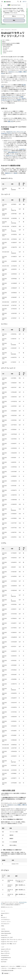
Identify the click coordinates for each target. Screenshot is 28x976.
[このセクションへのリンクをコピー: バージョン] (10, 870)
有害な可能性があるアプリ (14, 152)
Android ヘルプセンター (6, 949)
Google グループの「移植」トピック (8, 943)
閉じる (14, 16)
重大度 (15, 173)
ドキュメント (7, 29)
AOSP (2, 29)
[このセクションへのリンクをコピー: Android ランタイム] (14, 178)
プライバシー (4, 968)
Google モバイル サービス (12, 155)
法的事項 (18, 966)
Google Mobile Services (6, 957)
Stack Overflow (4, 959)
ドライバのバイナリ (5, 923)
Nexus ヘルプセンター (5, 953)
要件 (2, 915)
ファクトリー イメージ (5, 921)
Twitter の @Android (5, 931)
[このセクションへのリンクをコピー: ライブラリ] (8, 324)
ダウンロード (4, 917)
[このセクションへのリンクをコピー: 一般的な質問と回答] (16, 790)
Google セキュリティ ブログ (7, 937)
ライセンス (23, 966)
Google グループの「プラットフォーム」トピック (11, 939)
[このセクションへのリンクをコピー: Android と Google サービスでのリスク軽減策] (10, 129)
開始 (14, 20)
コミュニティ (12, 966)
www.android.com (5, 955)
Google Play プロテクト (6, 133)
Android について (4, 966)
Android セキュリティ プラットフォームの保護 (12, 96)
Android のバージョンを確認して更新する (17, 805)
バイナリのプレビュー (5, 919)
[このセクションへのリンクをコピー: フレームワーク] (11, 194)
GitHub (2, 925)
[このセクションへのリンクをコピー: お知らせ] (8, 108)
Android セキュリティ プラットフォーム (15, 132)
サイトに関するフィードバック (15, 968)
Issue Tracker (3, 961)
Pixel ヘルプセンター (5, 951)
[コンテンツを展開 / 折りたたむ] (10, 40)
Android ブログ (4, 935)
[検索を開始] (18, 1)
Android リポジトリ (5, 913)
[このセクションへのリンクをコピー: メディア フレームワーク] (16, 368)
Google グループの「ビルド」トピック (9, 941)
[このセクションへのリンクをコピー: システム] (7, 543)
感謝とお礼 (10, 121)
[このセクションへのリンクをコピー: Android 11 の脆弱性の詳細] (21, 166)
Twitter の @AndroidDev (6, 933)
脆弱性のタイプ (9, 173)
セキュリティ (14, 29)
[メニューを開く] (2, 1)
